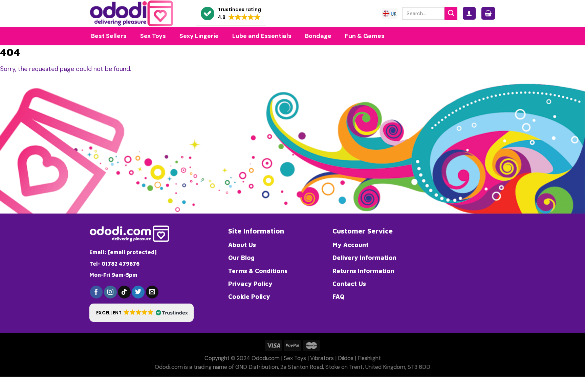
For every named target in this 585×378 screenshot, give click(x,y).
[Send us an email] (152, 292)
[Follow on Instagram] (110, 292)
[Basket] (488, 13)
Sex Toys (295, 358)
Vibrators (322, 358)
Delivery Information (364, 257)
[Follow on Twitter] (138, 292)
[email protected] (132, 252)
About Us (242, 244)
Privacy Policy (250, 283)
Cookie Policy (249, 296)
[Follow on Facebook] (96, 292)
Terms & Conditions (257, 270)
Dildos (345, 358)
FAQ (338, 296)
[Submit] (451, 13)
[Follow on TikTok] (124, 292)
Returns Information (363, 270)
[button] (231, 14)
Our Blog (241, 257)
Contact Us (349, 283)
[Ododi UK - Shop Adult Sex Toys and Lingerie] (137, 13)
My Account (350, 244)
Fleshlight (369, 358)
